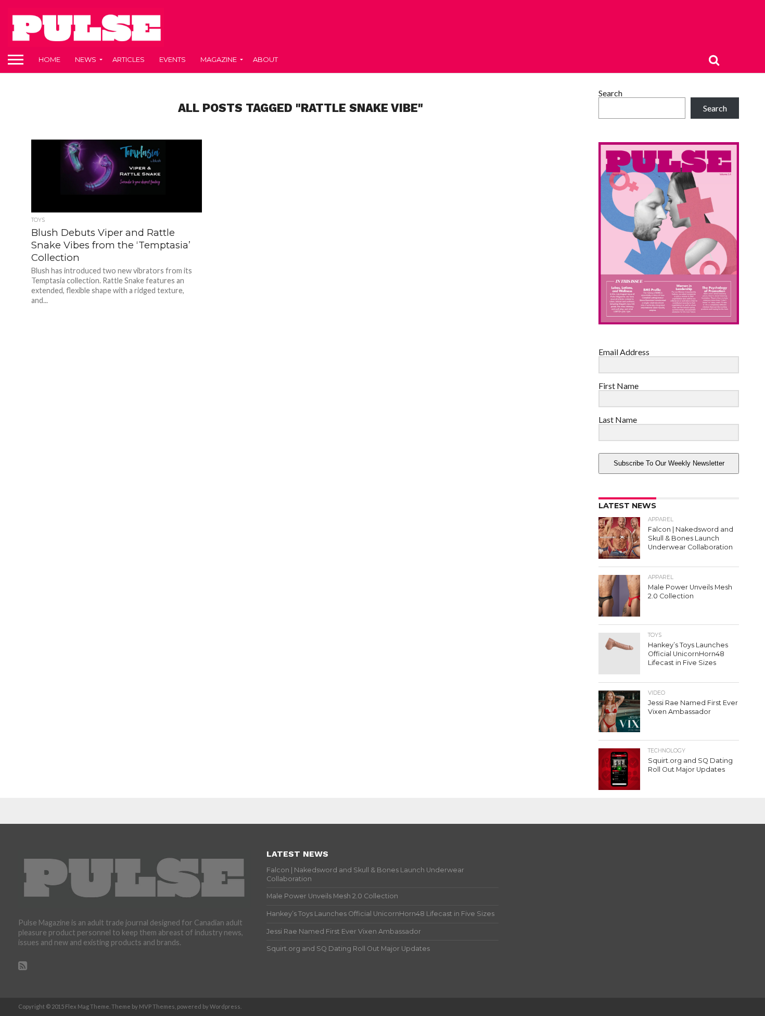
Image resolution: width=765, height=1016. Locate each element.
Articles (128, 59)
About (265, 59)
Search (610, 93)
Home (49, 59)
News (85, 59)
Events (172, 59)
